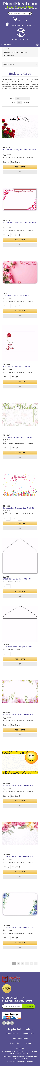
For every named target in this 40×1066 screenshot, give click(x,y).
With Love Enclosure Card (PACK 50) (16, 366)
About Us (20, 1048)
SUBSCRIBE (29, 1006)
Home (5, 49)
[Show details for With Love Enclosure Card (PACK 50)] (20, 343)
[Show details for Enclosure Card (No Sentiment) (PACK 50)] (20, 692)
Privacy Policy (14, 1043)
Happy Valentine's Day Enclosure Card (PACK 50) (19, 150)
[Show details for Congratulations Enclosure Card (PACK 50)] (20, 485)
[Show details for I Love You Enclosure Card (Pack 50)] (20, 272)
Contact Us (30, 25)
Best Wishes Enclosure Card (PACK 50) (17, 437)
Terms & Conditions (20, 1038)
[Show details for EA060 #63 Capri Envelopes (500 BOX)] (20, 556)
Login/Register (16, 25)
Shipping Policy (12, 1033)
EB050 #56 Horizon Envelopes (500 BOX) (18, 647)
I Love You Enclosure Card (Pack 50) (16, 295)
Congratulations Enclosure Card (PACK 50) (18, 508)
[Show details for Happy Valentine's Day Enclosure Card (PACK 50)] (20, 127)
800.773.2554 (22, 20)
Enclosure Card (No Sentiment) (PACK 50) (18, 714)
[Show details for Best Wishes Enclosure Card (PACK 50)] (20, 414)
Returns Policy (28, 1033)
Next (35, 963)
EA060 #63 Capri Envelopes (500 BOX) (17, 579)
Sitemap (28, 1043)
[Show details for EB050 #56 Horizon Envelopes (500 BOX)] (20, 624)
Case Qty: (14, 162)
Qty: (4, 162)
